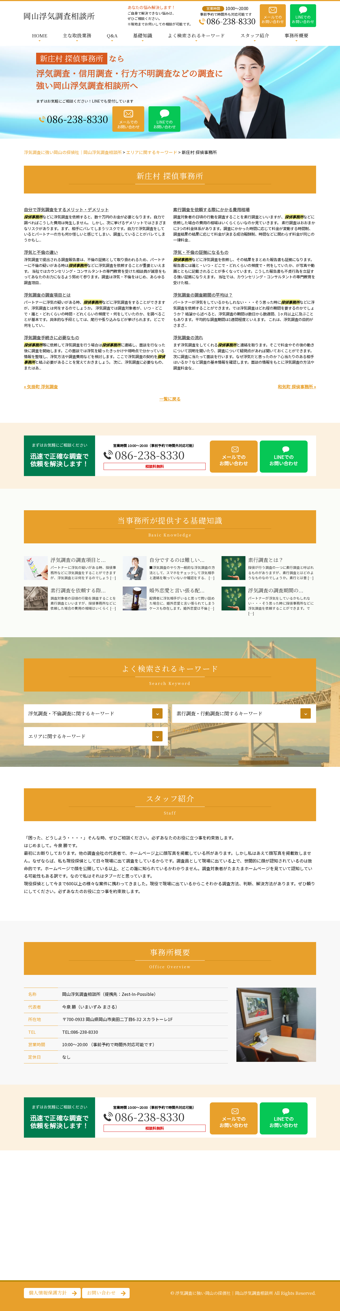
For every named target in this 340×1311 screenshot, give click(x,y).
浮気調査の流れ (188, 337)
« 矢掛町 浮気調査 (41, 386)
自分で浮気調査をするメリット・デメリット (66, 209)
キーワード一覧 (187, 730)
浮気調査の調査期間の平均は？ (203, 295)
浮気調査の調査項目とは (47, 295)
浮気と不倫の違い (41, 252)
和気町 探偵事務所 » (297, 386)
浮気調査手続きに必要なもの (51, 337)
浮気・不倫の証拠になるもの (200, 252)
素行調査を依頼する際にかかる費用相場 (211, 209)
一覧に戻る (170, 398)
